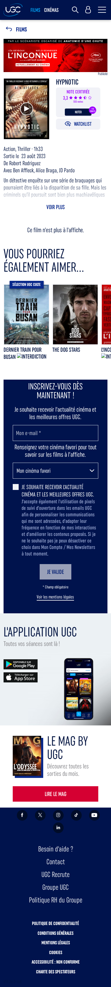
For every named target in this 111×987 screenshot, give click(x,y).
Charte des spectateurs (55, 972)
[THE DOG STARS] (75, 314)
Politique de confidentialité (55, 923)
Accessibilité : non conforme (56, 962)
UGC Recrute (55, 874)
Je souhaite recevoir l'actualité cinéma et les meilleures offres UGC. (58, 490)
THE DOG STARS (66, 349)
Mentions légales (55, 942)
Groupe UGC (55, 887)
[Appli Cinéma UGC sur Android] (21, 664)
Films (21, 29)
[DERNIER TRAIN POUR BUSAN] (26, 314)
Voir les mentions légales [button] (55, 597)
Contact (55, 861)
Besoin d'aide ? (55, 849)
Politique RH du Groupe (55, 900)
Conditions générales (55, 933)
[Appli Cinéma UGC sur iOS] (21, 677)
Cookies (55, 952)
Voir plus (55, 207)
